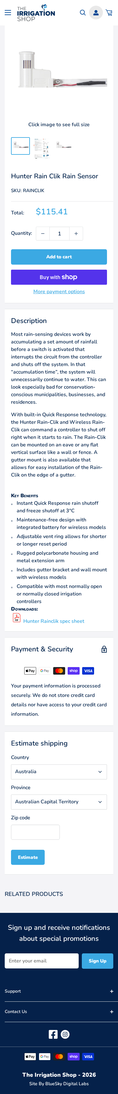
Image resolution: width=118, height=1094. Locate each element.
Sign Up (97, 961)
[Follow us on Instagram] (65, 1034)
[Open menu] (8, 12)
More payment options (59, 291)
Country (20, 757)
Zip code (20, 817)
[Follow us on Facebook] (53, 1034)
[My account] (96, 12)
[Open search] (83, 13)
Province (21, 787)
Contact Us (16, 1012)
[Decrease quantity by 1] (42, 233)
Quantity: (21, 233)
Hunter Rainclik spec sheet (53, 621)
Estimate (28, 857)
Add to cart (59, 257)
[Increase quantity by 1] (76, 233)
